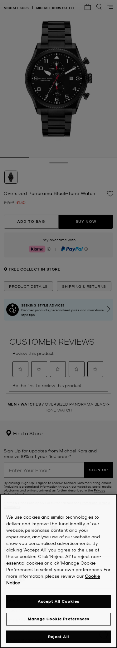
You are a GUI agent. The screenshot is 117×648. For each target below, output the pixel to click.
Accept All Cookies (59, 601)
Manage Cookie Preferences (59, 618)
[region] (58, 571)
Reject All (58, 636)
